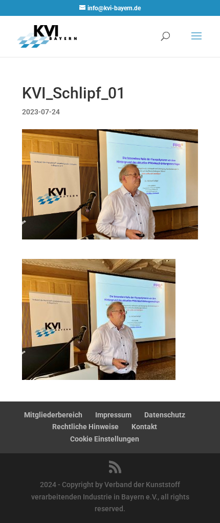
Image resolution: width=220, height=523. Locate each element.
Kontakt (144, 427)
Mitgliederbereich (53, 415)
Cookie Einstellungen (104, 439)
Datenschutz (164, 415)
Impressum (113, 415)
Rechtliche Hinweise (85, 427)
